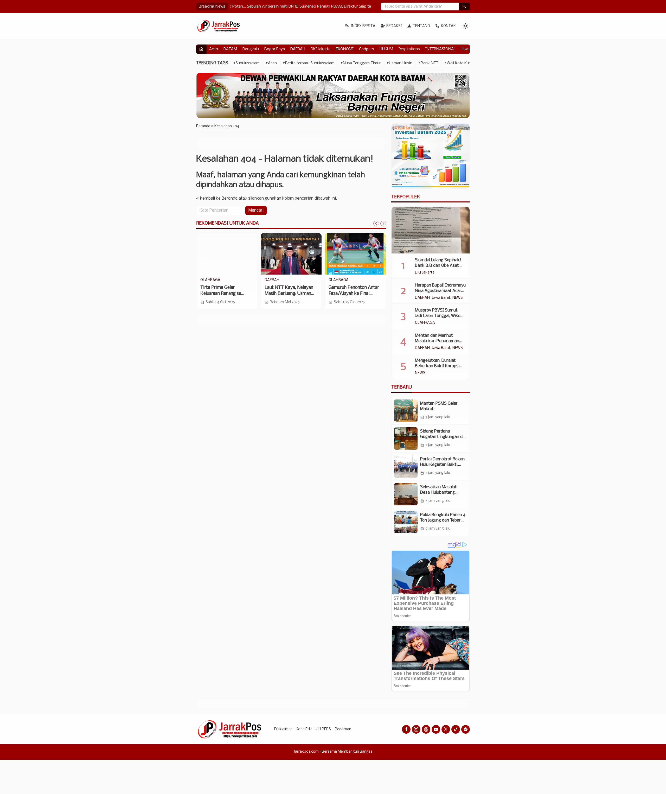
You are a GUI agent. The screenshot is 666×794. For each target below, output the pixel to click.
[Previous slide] (376, 223)
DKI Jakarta (320, 49)
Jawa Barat (441, 298)
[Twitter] (445, 729)
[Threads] (426, 729)
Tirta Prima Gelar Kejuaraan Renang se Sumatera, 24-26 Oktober (225, 293)
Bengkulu (250, 49)
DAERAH (297, 49)
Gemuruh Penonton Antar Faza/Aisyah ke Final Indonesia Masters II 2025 (355, 293)
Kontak (448, 26)
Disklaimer (283, 729)
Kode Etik (304, 729)
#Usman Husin (399, 63)
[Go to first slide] (383, 223)
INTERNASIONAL (440, 49)
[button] (464, 6)
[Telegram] (465, 729)
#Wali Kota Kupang (461, 63)
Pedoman (343, 729)
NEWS (457, 298)
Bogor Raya (274, 49)
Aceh (213, 49)
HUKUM (386, 49)
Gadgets (366, 49)
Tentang (421, 26)
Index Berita (363, 26)
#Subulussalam (246, 63)
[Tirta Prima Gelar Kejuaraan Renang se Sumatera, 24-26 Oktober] (227, 254)
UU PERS (323, 729)
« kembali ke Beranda (217, 198)
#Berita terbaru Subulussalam (309, 63)
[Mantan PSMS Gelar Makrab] (406, 410)
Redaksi (394, 26)
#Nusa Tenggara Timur (361, 63)
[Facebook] (406, 729)
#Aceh (271, 63)
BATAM (230, 49)
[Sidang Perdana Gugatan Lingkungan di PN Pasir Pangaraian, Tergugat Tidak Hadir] (406, 438)
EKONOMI (345, 49)
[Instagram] (416, 729)
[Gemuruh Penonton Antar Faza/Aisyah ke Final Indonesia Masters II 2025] (355, 254)
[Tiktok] (455, 729)
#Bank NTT (428, 63)
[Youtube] (436, 729)
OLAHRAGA (210, 280)
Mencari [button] (256, 210)
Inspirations (409, 49)
